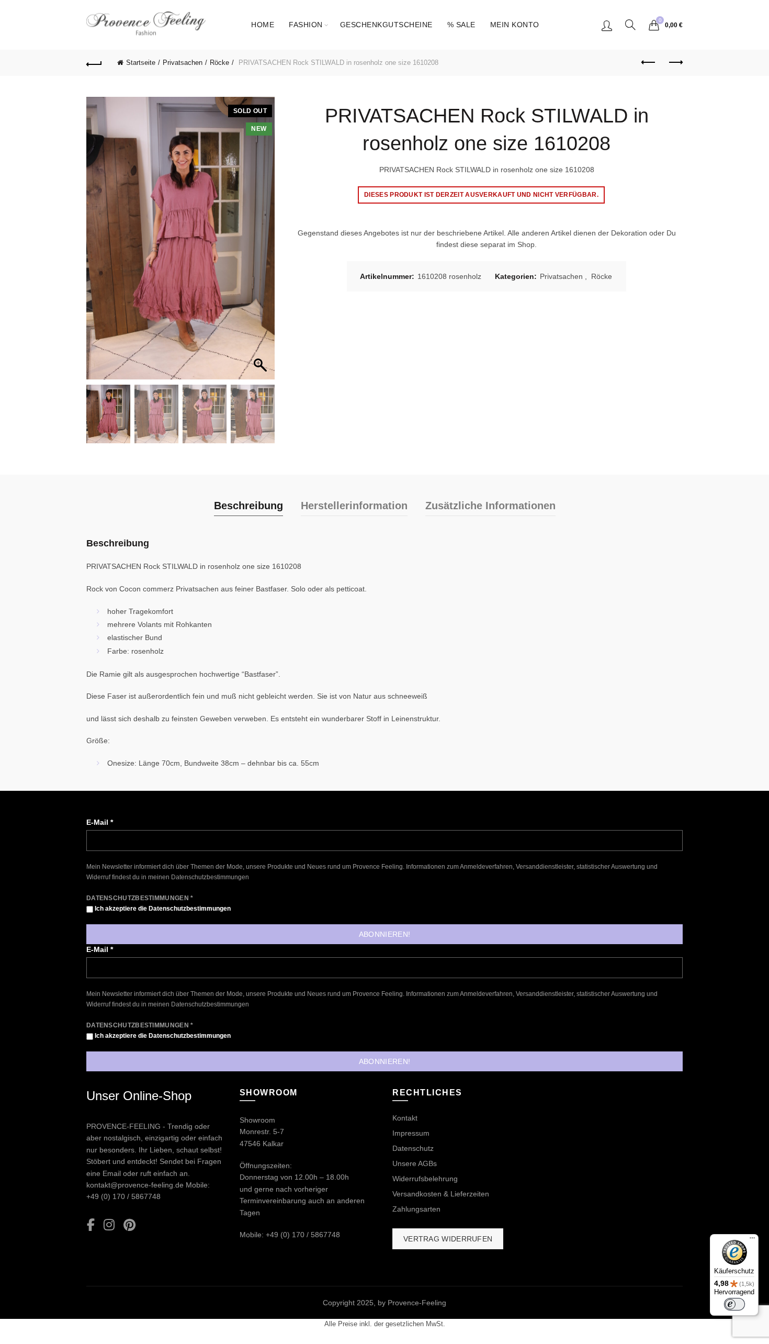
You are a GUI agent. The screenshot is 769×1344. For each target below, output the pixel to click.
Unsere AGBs (414, 1163)
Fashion (306, 24)
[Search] (630, 24)
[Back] (94, 62)
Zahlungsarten (416, 1209)
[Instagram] (109, 1225)
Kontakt (404, 1118)
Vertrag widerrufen (447, 1239)
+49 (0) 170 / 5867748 (123, 1196)
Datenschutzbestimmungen (210, 877)
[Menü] (752, 1240)
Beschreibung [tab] (248, 505)
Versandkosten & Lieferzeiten (440, 1194)
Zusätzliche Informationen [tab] (490, 505)
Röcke (219, 62)
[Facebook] (90, 1225)
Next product (675, 62)
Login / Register (607, 25)
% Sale (461, 24)
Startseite (140, 62)
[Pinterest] (129, 1225)
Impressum (410, 1133)
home (262, 24)
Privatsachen (182, 62)
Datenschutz (413, 1148)
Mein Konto (514, 24)
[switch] (734, 1304)
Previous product (649, 62)
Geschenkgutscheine (386, 24)
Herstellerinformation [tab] (354, 505)
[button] (261, 243)
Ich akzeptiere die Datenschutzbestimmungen (162, 908)
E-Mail (99, 822)
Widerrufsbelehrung (425, 1178)
